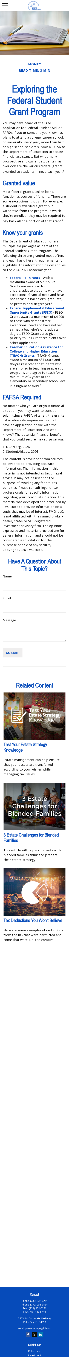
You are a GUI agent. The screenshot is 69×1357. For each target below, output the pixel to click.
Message (9, 620)
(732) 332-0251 (37, 1308)
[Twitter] (34, 1334)
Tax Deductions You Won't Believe (33, 920)
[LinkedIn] (40, 1334)
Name (7, 576)
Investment (34, 1355)
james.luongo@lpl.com (38, 1328)
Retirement (34, 1351)
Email (7, 598)
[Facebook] (28, 1334)
